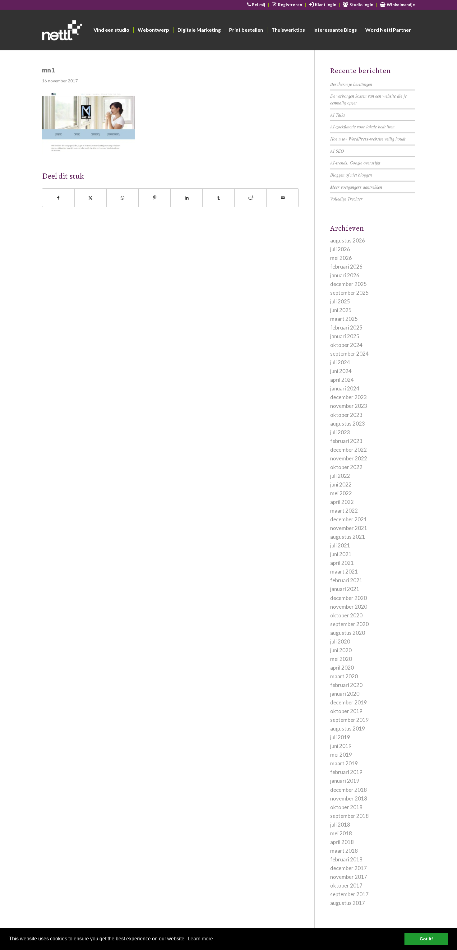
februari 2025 (346, 327)
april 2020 (342, 667)
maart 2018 (344, 850)
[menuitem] (256, 5)
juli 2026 (340, 249)
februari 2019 (346, 772)
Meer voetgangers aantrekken (356, 187)
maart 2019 (344, 763)
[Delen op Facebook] (58, 198)
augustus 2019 (347, 728)
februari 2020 (346, 685)
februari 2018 (346, 859)
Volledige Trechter (346, 199)
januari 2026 (344, 275)
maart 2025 (344, 319)
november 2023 (348, 406)
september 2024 (349, 353)
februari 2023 (346, 441)
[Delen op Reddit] (250, 198)
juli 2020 (340, 641)
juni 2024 (341, 371)
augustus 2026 (347, 240)
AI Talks (337, 115)
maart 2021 (344, 571)
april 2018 (342, 842)
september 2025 (349, 292)
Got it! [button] (426, 938)
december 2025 (348, 284)
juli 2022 (340, 476)
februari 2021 (346, 580)
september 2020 (349, 624)
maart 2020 (344, 676)
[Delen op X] (90, 198)
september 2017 (349, 894)
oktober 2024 (346, 345)
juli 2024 (340, 362)
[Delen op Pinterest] (154, 198)
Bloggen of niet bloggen (351, 175)
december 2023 (348, 397)
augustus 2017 (347, 903)
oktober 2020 (346, 615)
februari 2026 (346, 266)
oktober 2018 (346, 807)
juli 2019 (340, 737)
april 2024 (342, 379)
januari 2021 (344, 589)
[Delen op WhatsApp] (122, 198)
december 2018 (348, 789)
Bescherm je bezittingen (351, 84)
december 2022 (348, 449)
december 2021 (348, 519)
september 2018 (349, 816)
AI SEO (337, 151)
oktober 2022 (346, 467)
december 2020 (348, 598)
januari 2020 (344, 693)
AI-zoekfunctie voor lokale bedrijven (362, 127)
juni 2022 (341, 484)
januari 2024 (344, 388)
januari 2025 (344, 336)
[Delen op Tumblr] (218, 198)
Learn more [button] (200, 938)
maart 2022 (344, 510)
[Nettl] (86, 31)
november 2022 (348, 458)
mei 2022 (341, 493)
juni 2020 (341, 650)
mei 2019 (341, 754)
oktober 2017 (346, 885)
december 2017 (348, 868)
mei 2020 (341, 659)
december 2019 (348, 702)
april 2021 (342, 563)
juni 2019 (341, 746)
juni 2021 (341, 554)
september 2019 (349, 720)
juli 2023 (340, 432)
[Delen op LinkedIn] (186, 198)
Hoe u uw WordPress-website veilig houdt (367, 139)
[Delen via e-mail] (282, 198)
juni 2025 (341, 310)
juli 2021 (340, 545)
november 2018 (348, 798)
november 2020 (348, 606)
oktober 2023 (346, 415)
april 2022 (342, 502)
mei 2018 (341, 833)
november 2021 (348, 528)
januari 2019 (344, 780)
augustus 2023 (347, 423)
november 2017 (348, 877)
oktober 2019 (346, 711)
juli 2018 (340, 824)
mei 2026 (341, 258)
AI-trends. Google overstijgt (355, 163)
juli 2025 (340, 301)
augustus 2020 (347, 632)
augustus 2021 (347, 536)
